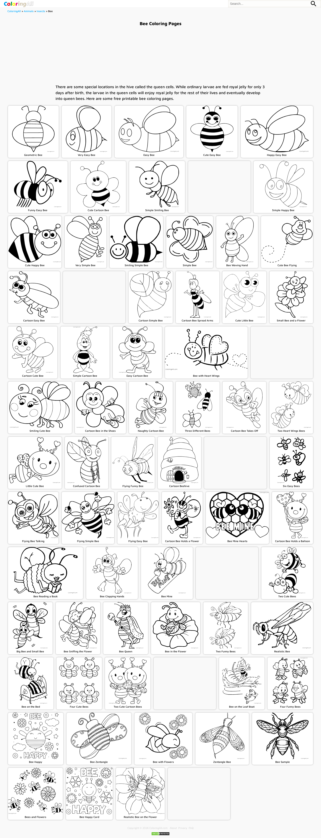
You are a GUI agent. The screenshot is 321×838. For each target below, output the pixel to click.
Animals (29, 11)
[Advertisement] (160, 55)
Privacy (182, 827)
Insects (41, 11)
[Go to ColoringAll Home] (18, 3)
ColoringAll (14, 11)
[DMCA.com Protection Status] (160, 834)
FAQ (191, 827)
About (173, 827)
